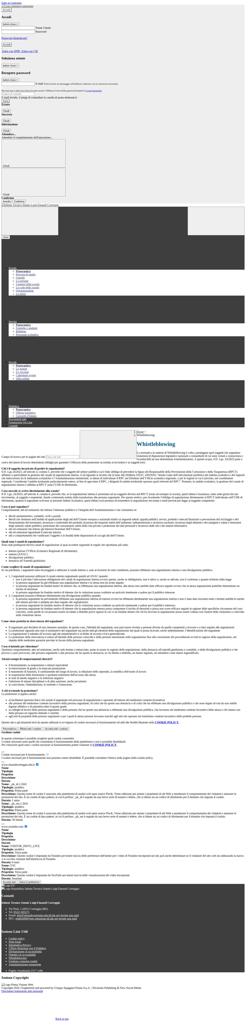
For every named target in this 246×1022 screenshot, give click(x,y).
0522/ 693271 (22, 912)
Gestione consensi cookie (23, 961)
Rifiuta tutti (30, 728)
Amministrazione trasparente (25, 964)
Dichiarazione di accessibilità (25, 951)
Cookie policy (17, 938)
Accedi (6, 9)
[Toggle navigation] (29, 221)
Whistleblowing (18, 958)
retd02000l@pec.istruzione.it (46, 918)
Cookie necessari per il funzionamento (23, 754)
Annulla (7, 201)
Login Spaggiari (94, 90)
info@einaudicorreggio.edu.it (48, 915)
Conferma (19, 201)
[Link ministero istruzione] (17, 6)
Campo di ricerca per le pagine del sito (23, 456)
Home (140, 431)
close (5, 237)
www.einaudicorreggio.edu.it (18, 764)
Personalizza (9, 728)
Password (40, 31)
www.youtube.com (12, 826)
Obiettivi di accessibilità (22, 954)
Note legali (15, 941)
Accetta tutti (56, 728)
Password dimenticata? (14, 38)
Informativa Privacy (20, 945)
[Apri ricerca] (216, 221)
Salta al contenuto (11, 3)
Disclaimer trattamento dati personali (22, 991)
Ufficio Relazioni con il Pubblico (27, 948)
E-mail (39, 83)
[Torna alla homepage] (123, 205)
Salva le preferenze (29, 882)
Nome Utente (43, 27)
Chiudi (6, 111)
